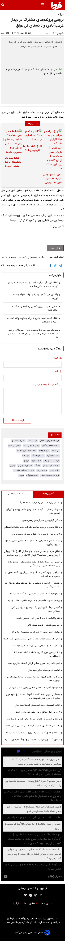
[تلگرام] (61, 265)
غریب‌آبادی (54, 248)
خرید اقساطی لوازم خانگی (49, 440)
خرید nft (25, 455)
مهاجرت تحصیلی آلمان (50, 445)
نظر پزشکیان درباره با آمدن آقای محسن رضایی (38, 618)
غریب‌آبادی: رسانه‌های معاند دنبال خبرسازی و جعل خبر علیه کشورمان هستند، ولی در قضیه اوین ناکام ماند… (33, 334)
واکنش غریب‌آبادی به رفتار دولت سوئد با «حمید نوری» (34, 296)
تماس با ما (30, 904)
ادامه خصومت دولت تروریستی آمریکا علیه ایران (37, 705)
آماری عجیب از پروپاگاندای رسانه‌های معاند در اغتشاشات (35, 308)
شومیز (21, 475)
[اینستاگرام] (35, 895)
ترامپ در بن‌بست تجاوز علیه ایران (44, 670)
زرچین (26, 460)
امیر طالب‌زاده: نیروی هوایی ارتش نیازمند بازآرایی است (34, 663)
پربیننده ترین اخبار (17, 494)
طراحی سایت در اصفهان (50, 475)
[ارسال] (8, 33)
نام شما (58, 358)
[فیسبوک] (51, 265)
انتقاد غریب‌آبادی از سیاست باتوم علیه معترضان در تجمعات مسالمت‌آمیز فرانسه (33, 284)
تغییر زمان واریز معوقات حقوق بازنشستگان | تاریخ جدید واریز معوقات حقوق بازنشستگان (34, 564)
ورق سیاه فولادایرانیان (51, 465)
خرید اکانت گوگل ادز (51, 460)
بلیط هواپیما (42, 470)
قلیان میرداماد (44, 450)
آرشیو (16, 904)
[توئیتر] (25, 895)
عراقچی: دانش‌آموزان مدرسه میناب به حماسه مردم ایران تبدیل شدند (33, 679)
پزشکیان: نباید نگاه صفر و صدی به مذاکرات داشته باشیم (34, 601)
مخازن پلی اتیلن (14, 445)
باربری (12, 465)
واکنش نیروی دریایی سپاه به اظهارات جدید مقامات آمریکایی (31, 527)
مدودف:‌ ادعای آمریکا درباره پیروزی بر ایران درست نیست (33, 733)
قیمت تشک (32, 440)
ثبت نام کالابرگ (38, 455)
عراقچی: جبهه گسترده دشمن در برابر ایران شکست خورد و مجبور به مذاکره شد (32, 574)
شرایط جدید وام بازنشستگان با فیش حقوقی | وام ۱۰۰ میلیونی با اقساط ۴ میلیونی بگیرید (12, 162)
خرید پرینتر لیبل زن (25, 465)
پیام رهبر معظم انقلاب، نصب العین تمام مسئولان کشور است (31, 639)
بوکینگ (37, 465)
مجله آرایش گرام (53, 455)
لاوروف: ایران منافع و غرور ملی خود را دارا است (37, 712)
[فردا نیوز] (56, 5)
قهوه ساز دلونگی (32, 475)
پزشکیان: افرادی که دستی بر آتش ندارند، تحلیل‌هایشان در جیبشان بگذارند (32, 585)
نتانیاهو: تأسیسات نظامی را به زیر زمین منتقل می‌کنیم (34, 688)
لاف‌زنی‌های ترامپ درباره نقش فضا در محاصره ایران (35, 534)
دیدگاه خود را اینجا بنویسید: (47, 385)
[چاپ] (3, 33)
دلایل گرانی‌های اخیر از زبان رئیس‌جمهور (41, 520)
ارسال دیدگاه (17, 420)
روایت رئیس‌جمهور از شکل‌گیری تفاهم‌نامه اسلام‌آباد (36, 632)
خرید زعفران (36, 460)
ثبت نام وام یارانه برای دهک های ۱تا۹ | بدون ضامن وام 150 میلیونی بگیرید (32, 543)
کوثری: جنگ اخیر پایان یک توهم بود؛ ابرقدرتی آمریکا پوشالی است (35, 609)
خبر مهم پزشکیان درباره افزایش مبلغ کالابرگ (39, 503)
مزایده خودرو (54, 470)
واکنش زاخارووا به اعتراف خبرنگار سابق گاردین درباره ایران (33, 719)
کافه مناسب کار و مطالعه (26, 450)
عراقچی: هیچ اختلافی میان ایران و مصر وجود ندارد (35, 646)
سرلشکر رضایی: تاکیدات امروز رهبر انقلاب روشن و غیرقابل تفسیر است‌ (33, 511)
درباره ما (45, 904)
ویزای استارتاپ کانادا (31, 445)
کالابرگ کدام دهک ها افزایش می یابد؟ (32, 148)
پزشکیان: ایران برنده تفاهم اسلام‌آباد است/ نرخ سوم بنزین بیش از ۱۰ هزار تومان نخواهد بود (33, 696)
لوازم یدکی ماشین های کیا (24, 470)
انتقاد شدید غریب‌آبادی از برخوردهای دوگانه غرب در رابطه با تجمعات (32, 320)
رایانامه (58, 371)
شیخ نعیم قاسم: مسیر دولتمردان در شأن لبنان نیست (35, 594)
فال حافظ (55, 450)
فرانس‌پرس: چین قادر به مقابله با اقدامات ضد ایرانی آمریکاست (36, 654)
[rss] (40, 895)
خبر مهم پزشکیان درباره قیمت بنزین (43, 625)
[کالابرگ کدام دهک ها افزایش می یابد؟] (32, 135)
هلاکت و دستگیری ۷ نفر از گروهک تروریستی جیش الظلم (33, 726)
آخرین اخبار (48, 494)
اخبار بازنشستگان (18, 440)
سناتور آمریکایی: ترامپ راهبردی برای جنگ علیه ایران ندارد (32, 740)
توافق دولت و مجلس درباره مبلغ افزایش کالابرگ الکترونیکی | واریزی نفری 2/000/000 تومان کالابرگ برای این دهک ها (52, 179)
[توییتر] (55, 265)
